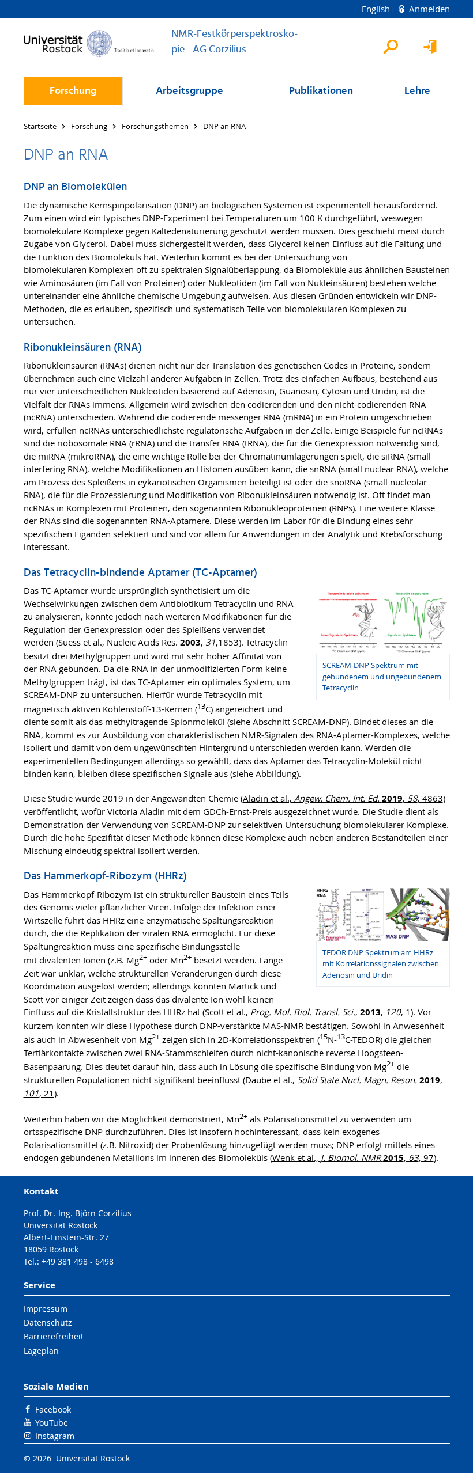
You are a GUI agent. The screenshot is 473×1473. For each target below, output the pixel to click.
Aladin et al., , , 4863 (343, 798)
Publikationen (321, 91)
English (377, 8)
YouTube (51, 1422)
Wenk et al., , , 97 (353, 1157)
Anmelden (428, 8)
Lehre (417, 91)
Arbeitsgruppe (189, 91)
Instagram (54, 1435)
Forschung (73, 91)
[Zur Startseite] (89, 43)
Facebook (53, 1409)
